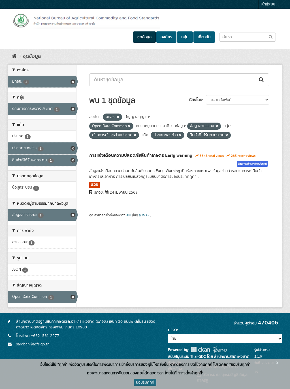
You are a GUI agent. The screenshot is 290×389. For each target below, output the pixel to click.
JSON (94, 185)
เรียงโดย (195, 100)
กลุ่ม (185, 37)
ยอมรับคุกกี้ (145, 382)
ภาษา (172, 330)
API (128, 215)
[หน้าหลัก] (14, 56)
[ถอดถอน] (118, 117)
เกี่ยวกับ (204, 37)
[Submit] (261, 79)
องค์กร (166, 37)
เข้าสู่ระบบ (268, 4)
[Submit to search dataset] (270, 36)
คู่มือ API (144, 215)
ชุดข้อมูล (144, 37)
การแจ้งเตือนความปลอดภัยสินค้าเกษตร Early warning (140, 155)
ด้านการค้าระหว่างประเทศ (252, 164)
